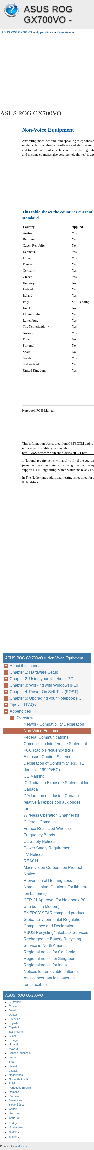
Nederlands (16, 1074)
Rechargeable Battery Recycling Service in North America (52, 942)
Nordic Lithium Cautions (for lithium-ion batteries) (55, 890)
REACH (31, 861)
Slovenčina (15, 1100)
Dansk (13, 1010)
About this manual (26, 666)
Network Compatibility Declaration (54, 724)
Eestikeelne (16, 1031)
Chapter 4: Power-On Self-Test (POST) (44, 692)
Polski (12, 1083)
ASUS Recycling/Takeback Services (56, 932)
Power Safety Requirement (47, 848)
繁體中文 (14, 1136)
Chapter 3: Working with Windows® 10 (44, 685)
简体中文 (14, 1131)
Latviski (13, 1070)
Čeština (13, 1006)
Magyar (13, 1048)
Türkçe (13, 1123)
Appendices (44, 32)
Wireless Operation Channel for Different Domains (51, 818)
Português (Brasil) (20, 1087)
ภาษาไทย (14, 1118)
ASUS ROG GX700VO (11, 10)
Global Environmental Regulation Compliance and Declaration (53, 922)
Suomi (12, 1035)
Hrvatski (14, 1044)
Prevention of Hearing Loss (48, 880)
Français (14, 1040)
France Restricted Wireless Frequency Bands (48, 831)
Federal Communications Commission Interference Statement (55, 740)
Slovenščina (16, 1104)
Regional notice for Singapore (50, 958)
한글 (11, 1061)
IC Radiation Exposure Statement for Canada (56, 786)
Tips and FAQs (23, 705)
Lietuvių (13, 1066)
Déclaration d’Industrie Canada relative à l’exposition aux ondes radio (52, 802)
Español (14, 1027)
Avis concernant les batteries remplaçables (49, 981)
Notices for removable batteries (51, 971)
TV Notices (33, 854)
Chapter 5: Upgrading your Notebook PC (46, 698)
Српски (13, 1108)
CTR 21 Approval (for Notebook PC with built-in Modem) (55, 903)
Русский (14, 1096)
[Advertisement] (47, 71)
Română (14, 1091)
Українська (16, 1127)
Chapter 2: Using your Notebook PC (41, 679)
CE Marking (34, 776)
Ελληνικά (14, 1018)
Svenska (14, 1113)
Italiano (13, 1057)
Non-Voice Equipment (44, 731)
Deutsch (14, 1014)
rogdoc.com (21, 1146)
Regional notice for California (49, 952)
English (13, 1023)
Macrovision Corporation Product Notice (53, 870)
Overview (64, 32)
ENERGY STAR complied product (54, 913)
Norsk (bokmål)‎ (18, 1079)
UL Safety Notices (39, 841)
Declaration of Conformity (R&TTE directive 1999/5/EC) (54, 766)
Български (15, 1001)
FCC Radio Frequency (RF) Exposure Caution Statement (49, 753)
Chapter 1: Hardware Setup (34, 672)
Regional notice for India (45, 965)
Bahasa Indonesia (20, 1052)
